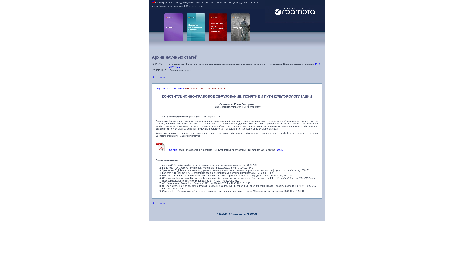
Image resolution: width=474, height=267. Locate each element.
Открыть (174, 150)
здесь (280, 150)
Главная (168, 2)
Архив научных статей (172, 6)
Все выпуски (158, 77)
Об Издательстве (194, 6)
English (159, 2)
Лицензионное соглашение (170, 88)
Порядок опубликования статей (191, 2)
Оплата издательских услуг (224, 2)
